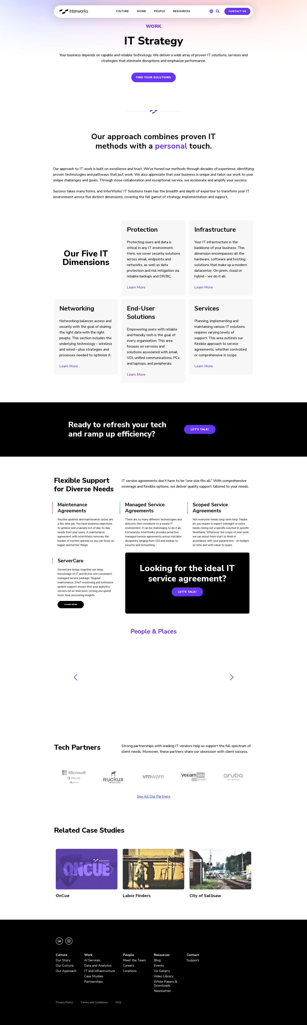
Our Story (63, 960)
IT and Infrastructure (99, 971)
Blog (157, 960)
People (128, 955)
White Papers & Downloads (165, 984)
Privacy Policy (64, 1002)
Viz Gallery (162, 971)
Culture (61, 955)
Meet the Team (134, 960)
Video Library (163, 976)
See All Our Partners (153, 796)
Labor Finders (137, 895)
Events (159, 966)
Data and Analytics (98, 966)
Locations (130, 971)
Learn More (136, 287)
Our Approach (66, 971)
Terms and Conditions (94, 1002)
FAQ (118, 1002)
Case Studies (93, 976)
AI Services (92, 960)
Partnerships (93, 982)
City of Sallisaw (205, 895)
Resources (162, 955)
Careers (128, 966)
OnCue (62, 895)
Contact (193, 955)
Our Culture (65, 966)
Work (88, 955)
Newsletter (162, 991)
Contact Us (237, 11)
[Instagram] (68, 944)
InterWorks (74, 11)
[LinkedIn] (60, 944)
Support (193, 960)
